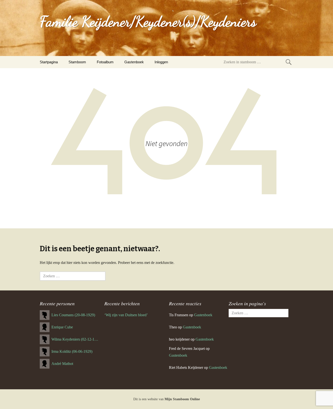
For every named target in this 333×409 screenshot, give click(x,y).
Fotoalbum (105, 62)
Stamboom (77, 62)
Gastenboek (134, 62)
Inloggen (161, 62)
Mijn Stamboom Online (182, 399)
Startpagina (49, 62)
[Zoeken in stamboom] (288, 62)
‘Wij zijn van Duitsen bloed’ (126, 315)
